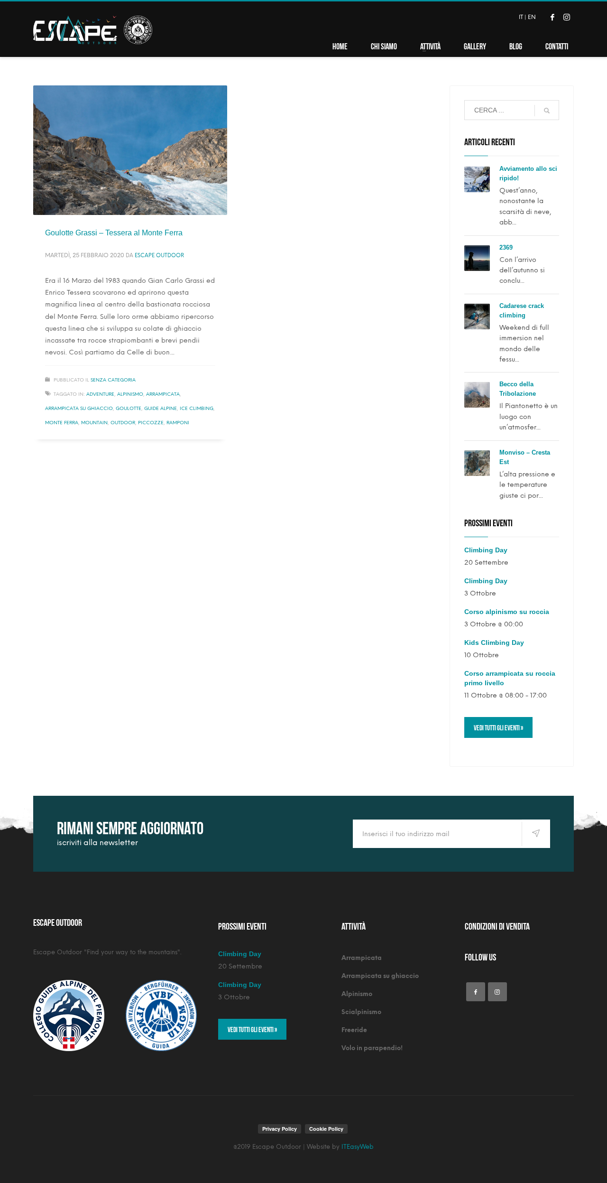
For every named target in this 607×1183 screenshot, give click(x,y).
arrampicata (163, 394)
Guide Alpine (160, 408)
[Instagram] (567, 17)
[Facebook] (552, 17)
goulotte (128, 408)
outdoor (122, 422)
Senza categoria (113, 380)
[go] (546, 111)
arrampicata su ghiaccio (79, 408)
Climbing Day (485, 550)
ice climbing (196, 408)
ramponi (177, 422)
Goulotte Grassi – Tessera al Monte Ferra (114, 233)
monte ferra (61, 422)
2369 (506, 247)
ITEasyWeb (357, 1146)
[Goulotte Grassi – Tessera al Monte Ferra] (130, 150)
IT (521, 17)
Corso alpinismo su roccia (506, 611)
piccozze (151, 422)
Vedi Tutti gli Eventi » (498, 727)
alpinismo (130, 394)
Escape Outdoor (159, 255)
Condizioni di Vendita (497, 925)
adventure (100, 394)
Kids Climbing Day (494, 642)
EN (532, 17)
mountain (94, 422)
